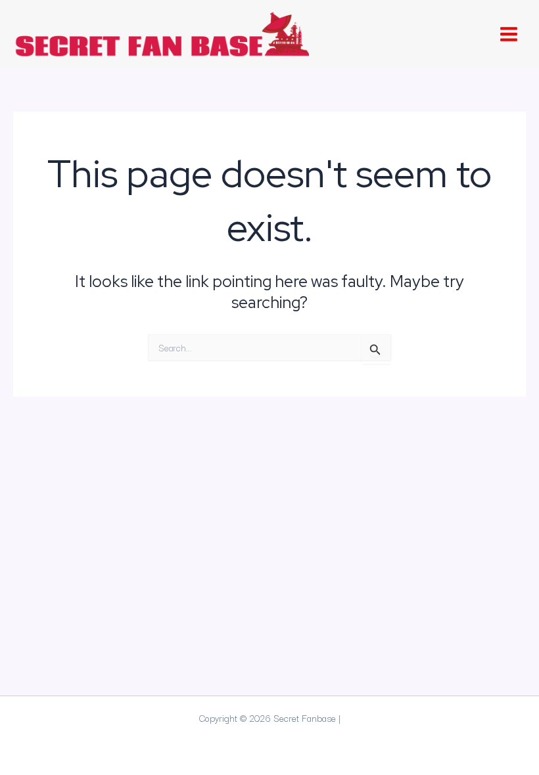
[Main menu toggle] (508, 34)
